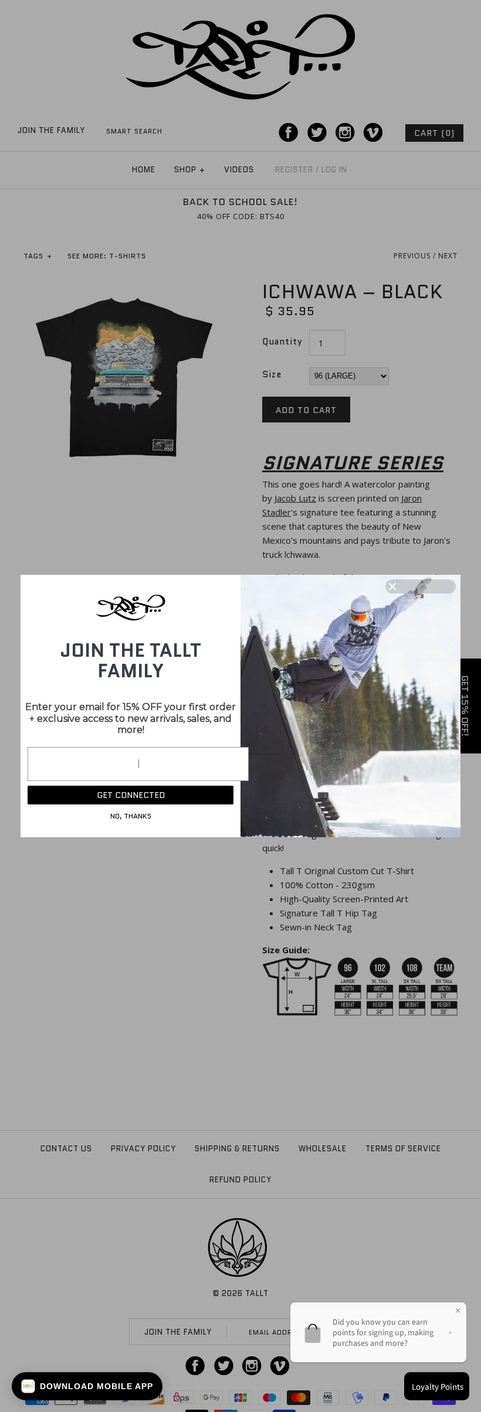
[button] (87, 1386)
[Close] (420, 586)
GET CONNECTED (131, 795)
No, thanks (130, 816)
